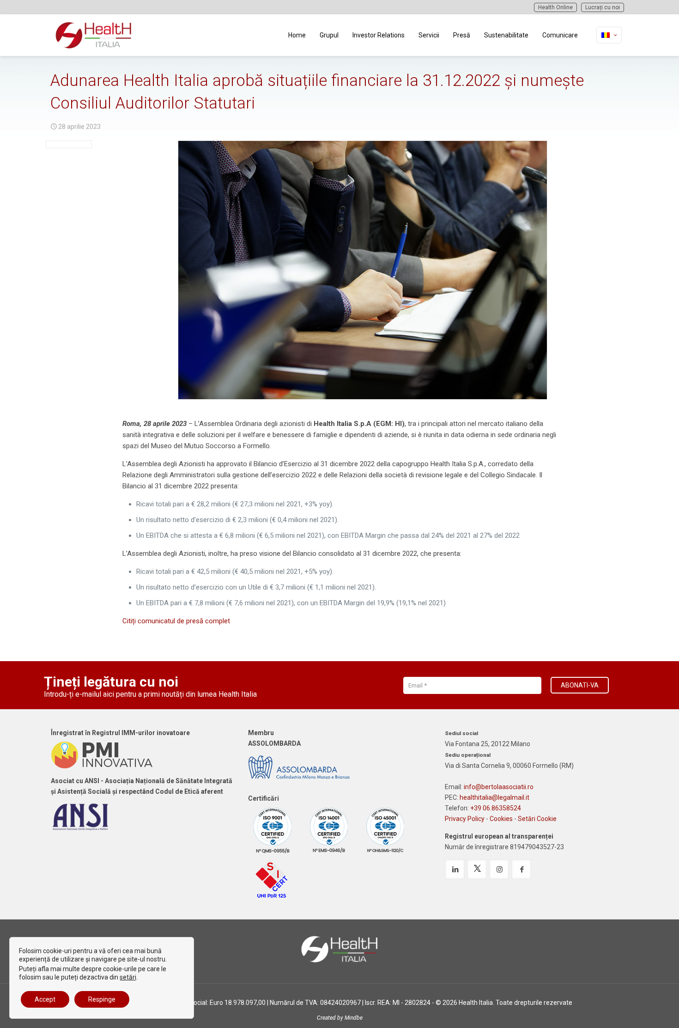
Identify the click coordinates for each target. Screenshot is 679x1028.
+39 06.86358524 (495, 808)
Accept (45, 999)
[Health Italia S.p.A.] (94, 35)
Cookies (501, 818)
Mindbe (354, 1018)
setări (128, 977)
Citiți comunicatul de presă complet (176, 621)
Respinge (101, 999)
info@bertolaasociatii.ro (499, 787)
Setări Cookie (537, 818)
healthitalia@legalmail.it (494, 797)
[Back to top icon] (634, 1009)
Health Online (555, 7)
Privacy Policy (465, 818)
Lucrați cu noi (602, 7)
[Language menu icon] (609, 35)
